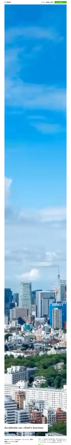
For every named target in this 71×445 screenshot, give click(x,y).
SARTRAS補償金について (60, 2)
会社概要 (47, 2)
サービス (43, 2)
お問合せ (52, 2)
